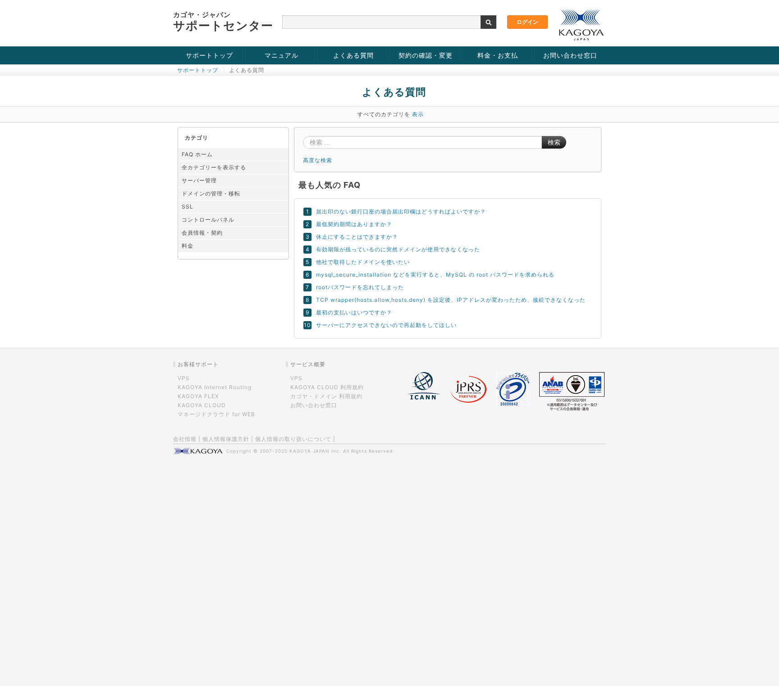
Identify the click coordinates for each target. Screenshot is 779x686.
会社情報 (185, 439)
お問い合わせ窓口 (570, 55)
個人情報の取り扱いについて (293, 439)
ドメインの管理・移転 (211, 193)
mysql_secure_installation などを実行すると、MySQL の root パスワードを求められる (435, 274)
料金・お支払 (497, 55)
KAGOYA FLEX (198, 396)
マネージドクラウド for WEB (216, 414)
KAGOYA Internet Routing (215, 387)
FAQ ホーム (197, 154)
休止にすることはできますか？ (357, 236)
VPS (184, 378)
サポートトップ (209, 55)
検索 (554, 142)
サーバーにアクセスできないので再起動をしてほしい (386, 325)
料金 (187, 245)
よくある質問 (353, 55)
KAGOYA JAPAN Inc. (315, 451)
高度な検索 (317, 160)
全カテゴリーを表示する (214, 167)
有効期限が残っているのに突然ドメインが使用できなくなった (398, 249)
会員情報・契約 (202, 232)
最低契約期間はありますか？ (354, 224)
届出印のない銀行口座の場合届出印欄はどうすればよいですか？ (401, 211)
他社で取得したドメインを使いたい (363, 262)
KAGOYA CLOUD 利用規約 (327, 387)
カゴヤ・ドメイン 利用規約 (326, 396)
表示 (418, 114)
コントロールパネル (208, 219)
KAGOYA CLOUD (202, 405)
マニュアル (281, 55)
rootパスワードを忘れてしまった (360, 287)
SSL (187, 206)
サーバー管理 (199, 180)
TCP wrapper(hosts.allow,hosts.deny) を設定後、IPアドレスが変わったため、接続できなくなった (451, 299)
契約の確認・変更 (426, 55)
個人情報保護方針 (225, 439)
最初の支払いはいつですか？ (354, 312)
